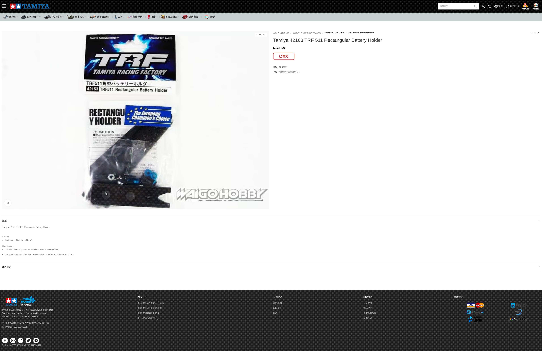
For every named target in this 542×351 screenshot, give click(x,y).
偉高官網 (367, 318)
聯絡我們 (367, 308)
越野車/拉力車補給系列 (312, 33)
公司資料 (367, 303)
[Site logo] (29, 6)
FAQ (275, 313)
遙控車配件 (284, 33)
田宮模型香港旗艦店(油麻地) (151, 303)
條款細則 (277, 303)
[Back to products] (534, 32)
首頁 (275, 33)
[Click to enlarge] (7, 203)
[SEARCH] (475, 6)
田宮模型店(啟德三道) (148, 318)
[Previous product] (531, 32)
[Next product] (538, 32)
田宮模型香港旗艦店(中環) (150, 308)
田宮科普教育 (369, 313)
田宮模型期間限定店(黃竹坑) (151, 313)
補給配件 (296, 33)
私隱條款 (277, 308)
